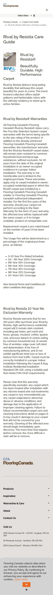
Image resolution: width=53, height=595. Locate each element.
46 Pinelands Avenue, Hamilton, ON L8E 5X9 (22, 541)
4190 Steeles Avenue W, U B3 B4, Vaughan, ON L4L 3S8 (26, 534)
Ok (26, 584)
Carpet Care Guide (30, 22)
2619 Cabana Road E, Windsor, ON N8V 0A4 (22, 545)
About (6, 510)
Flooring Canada (10, 22)
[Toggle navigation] (47, 10)
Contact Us (9, 518)
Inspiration (9, 496)
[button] (25, 15)
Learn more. (21, 579)
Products (8, 488)
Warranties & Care (13, 503)
